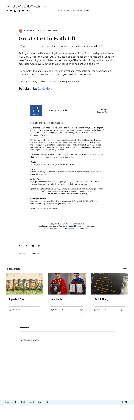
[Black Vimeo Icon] (22, 10)
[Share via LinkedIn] (32, 245)
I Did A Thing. (101, 299)
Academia (56, 299)
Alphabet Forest (17, 299)
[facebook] (7, 10)
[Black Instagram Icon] (15, 10)
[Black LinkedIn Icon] (19, 10)
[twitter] (11, 10)
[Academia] (67, 284)
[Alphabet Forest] (24, 284)
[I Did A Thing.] (109, 284)
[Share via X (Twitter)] (26, 245)
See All (125, 268)
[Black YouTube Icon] (26, 10)
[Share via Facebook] (20, 245)
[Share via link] (39, 245)
